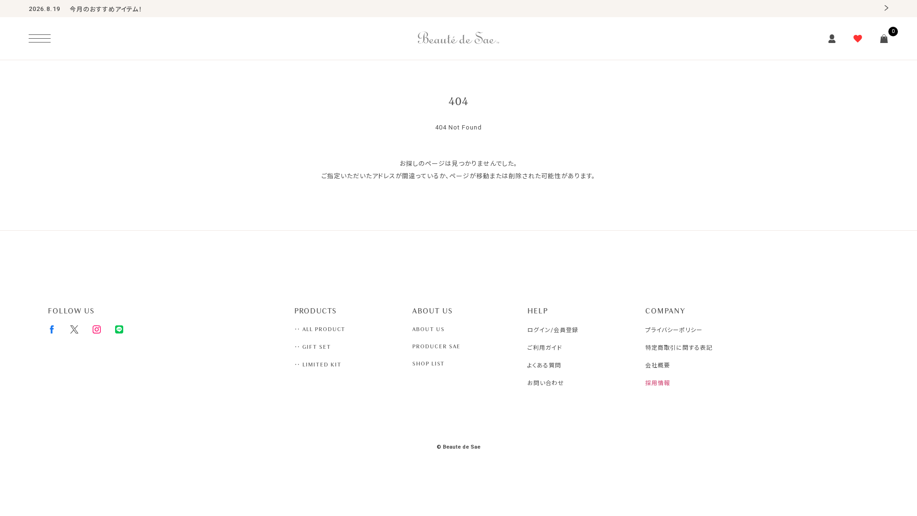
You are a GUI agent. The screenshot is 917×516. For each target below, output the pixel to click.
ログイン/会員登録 (552, 330)
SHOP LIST (428, 363)
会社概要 (657, 365)
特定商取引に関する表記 (679, 347)
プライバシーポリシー (674, 330)
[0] (884, 38)
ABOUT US (428, 329)
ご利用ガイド (544, 347)
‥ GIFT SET (312, 347)
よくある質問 (544, 365)
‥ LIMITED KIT (317, 364)
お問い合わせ (545, 383)
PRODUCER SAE (436, 346)
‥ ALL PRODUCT (319, 329)
